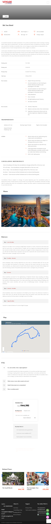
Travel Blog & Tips (17, 510)
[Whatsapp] (47, 513)
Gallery (6, 16)
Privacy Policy (29, 508)
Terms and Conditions (31, 510)
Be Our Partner (17, 514)
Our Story (15, 508)
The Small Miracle (7, 488)
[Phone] (47, 510)
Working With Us (17, 512)
